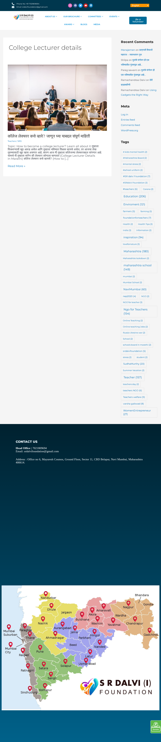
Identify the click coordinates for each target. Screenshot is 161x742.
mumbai (129, 276)
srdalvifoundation (134, 351)
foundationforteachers (137, 217)
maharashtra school (138, 267)
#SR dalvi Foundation (136, 176)
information (143, 230)
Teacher (133, 377)
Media (97, 24)
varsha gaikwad (133, 403)
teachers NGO (132, 390)
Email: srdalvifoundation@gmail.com (37, 451)
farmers (129, 211)
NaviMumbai (135, 289)
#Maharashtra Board (135, 158)
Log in (124, 114)
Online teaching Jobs (135, 326)
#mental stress (132, 164)
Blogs (83, 24)
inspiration (133, 237)
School (128, 339)
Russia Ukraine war (134, 332)
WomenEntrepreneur (137, 412)
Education (135, 196)
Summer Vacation (133, 370)
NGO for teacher (132, 302)
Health (128, 224)
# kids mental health (135, 152)
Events (113, 16)
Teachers (12, 141)
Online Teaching (133, 320)
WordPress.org (129, 130)
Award (68, 24)
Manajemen (128, 49)
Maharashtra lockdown (136, 258)
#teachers (130, 189)
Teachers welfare (134, 397)
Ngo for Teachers (135, 311)
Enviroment (134, 204)
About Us (50, 16)
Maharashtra (136, 251)
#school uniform (133, 170)
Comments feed (130, 125)
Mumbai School (132, 282)
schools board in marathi (137, 345)
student (142, 357)
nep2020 (129, 296)
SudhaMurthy (133, 363)
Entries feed (128, 119)
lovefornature (131, 244)
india (127, 230)
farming (146, 211)
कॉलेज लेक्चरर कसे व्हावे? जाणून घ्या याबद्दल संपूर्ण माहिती (49, 136)
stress (127, 357)
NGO (145, 296)
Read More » (16, 166)
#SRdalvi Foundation (135, 182)
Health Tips (145, 224)
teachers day (131, 384)
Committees (94, 16)
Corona (148, 189)
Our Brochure (71, 16)
